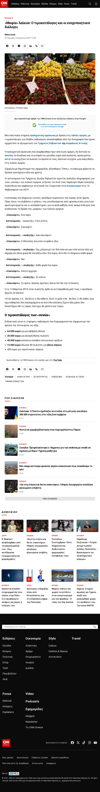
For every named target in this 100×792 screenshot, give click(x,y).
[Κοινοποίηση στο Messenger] (19, 46)
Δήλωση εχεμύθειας (60, 758)
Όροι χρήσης (7, 758)
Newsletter (32, 721)
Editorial (6, 700)
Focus (66, 4)
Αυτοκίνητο (55, 656)
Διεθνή (29, 668)
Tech (5, 668)
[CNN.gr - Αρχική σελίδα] (6, 743)
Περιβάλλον (9, 673)
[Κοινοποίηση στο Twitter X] (13, 46)
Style (60, 4)
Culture (52, 645)
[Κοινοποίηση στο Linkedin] (30, 46)
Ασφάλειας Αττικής (77, 143)
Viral (4, 679)
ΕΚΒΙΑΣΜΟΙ (57, 377)
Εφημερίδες (34, 709)
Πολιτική (25, 4)
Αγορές (30, 662)
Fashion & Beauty (58, 651)
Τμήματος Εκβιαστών (49, 143)
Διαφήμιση (51, 763)
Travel (74, 4)
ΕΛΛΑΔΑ (9, 18)
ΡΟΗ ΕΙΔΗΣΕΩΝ (14, 398)
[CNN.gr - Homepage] (4, 4)
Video (30, 694)
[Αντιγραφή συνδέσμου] (36, 46)
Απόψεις (7, 706)
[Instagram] (89, 742)
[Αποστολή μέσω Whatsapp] (24, 46)
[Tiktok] (83, 742)
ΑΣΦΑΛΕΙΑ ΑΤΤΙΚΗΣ (75, 377)
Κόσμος (53, 4)
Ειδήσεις (15, 4)
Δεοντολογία (22, 758)
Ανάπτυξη (31, 645)
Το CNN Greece (34, 727)
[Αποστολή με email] (42, 46)
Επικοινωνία (37, 763)
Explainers (8, 712)
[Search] (94, 627)
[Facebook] (72, 742)
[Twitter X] (78, 742)
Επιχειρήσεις (33, 656)
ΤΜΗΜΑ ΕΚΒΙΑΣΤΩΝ (14, 381)
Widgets (30, 716)
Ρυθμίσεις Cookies (40, 758)
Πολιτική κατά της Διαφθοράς (15, 763)
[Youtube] (95, 742)
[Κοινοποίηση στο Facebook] (7, 46)
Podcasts (32, 701)
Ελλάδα (44, 4)
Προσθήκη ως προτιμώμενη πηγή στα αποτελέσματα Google (52, 125)
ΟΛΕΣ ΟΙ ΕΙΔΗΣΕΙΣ (50, 499)
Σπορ (5, 662)
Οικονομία (35, 4)
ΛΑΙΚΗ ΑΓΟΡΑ (23, 377)
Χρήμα (29, 651)
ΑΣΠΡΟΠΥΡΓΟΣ (40, 377)
